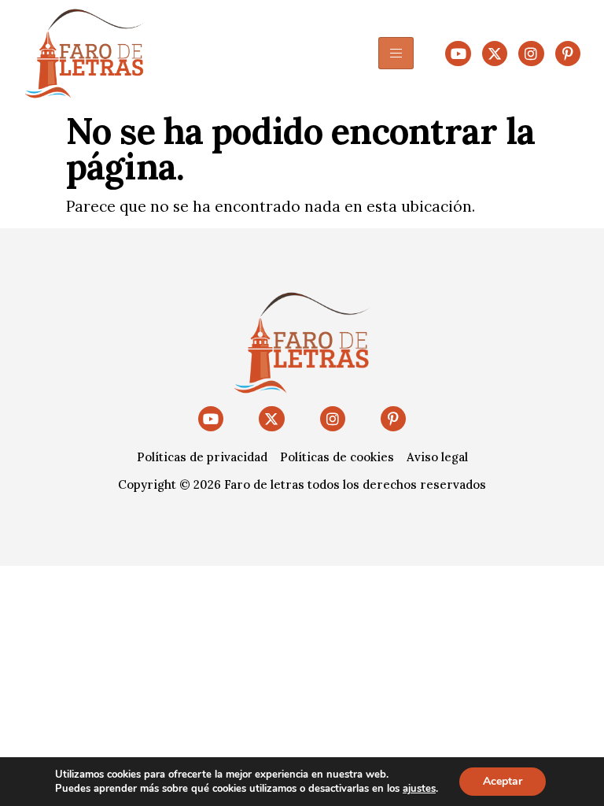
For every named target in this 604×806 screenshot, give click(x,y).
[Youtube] (457, 53)
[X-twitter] (494, 53)
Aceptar (502, 781)
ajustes (419, 789)
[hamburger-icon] (396, 53)
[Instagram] (530, 53)
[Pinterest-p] (567, 53)
